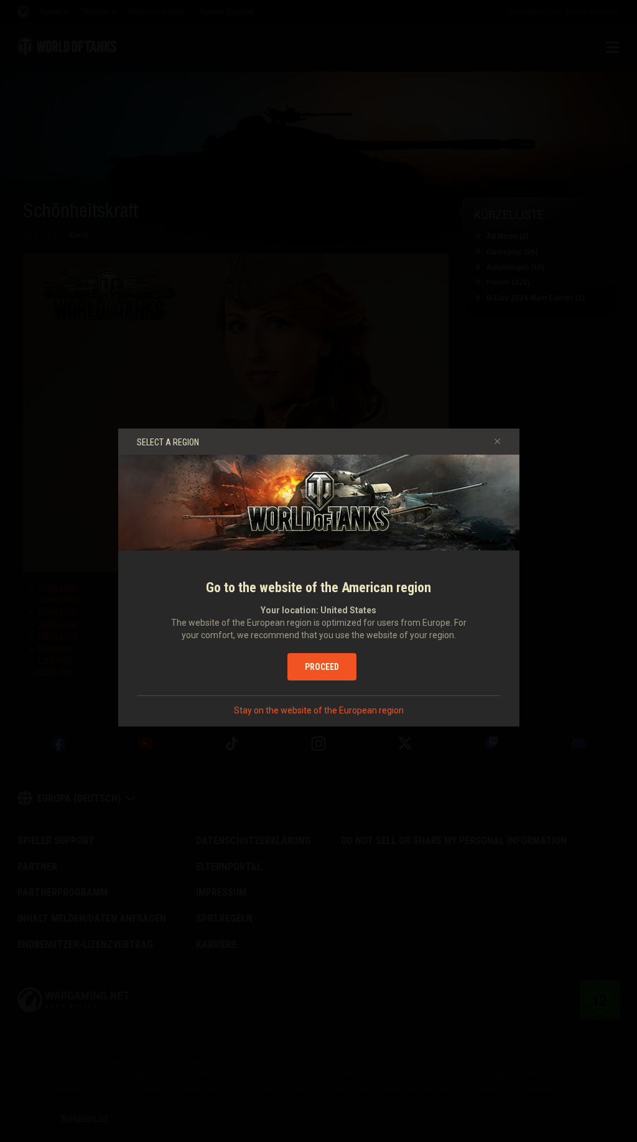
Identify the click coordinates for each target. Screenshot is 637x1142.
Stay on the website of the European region (319, 710)
